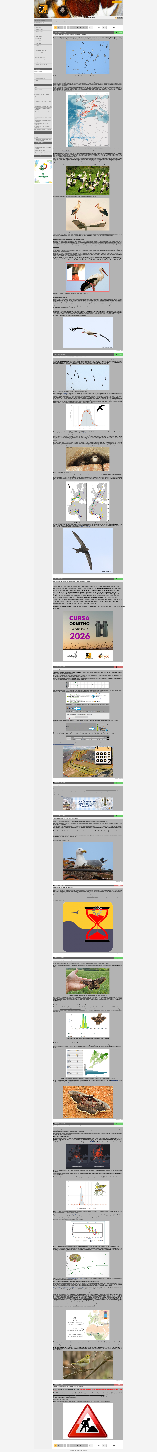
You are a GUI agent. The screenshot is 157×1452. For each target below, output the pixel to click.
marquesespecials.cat (58, 245)
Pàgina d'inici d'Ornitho (40, 20)
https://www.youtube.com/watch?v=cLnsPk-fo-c (63, 744)
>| (86, 27)
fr (121, 17)
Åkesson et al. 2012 (85, 526)
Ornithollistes (84, 432)
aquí (62, 795)
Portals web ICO (116, 1)
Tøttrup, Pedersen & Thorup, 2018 (64, 1342)
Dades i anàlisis (38, 36)
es (117, 17)
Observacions (38, 27)
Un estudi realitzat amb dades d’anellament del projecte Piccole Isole (68, 1287)
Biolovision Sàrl (73, 1450)
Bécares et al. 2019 (67, 151)
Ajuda (36, 73)
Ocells (36, 137)
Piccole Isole (74, 1214)
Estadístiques (38, 83)
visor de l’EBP (90, 1141)
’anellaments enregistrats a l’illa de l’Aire (76, 1278)
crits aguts (114, 360)
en (119, 17)
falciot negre (65, 393)
